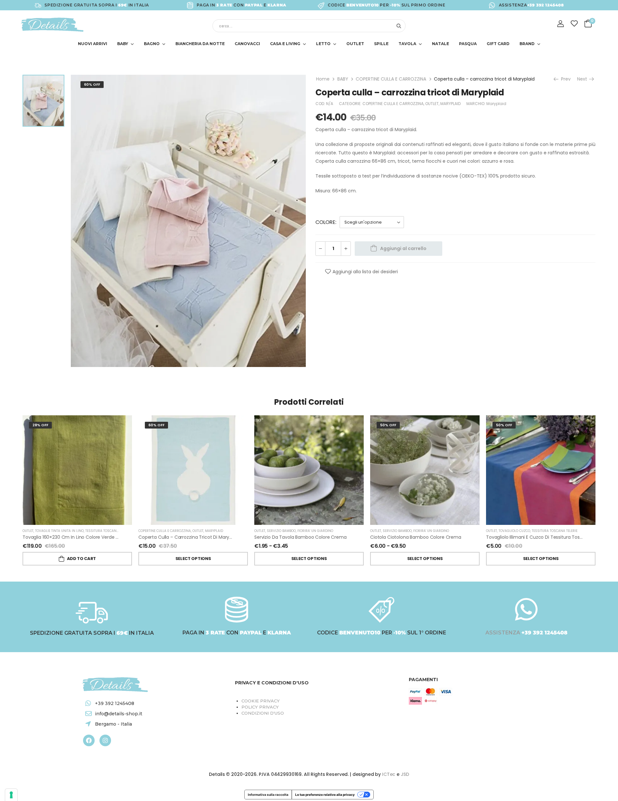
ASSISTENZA (503, 633)
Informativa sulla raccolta (268, 794)
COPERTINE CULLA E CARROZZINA (391, 79)
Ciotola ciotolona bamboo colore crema (415, 537)
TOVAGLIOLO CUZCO (514, 530)
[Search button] (399, 25)
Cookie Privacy (260, 700)
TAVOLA (407, 43)
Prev (564, 79)
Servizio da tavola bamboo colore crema (300, 537)
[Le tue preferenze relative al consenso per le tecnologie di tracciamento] (11, 795)
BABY (122, 43)
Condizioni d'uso (262, 713)
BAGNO (152, 43)
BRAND (527, 43)
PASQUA (468, 43)
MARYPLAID (450, 103)
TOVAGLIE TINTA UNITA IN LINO (59, 530)
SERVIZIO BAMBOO (281, 530)
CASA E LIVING (285, 43)
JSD (405, 774)
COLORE (325, 222)
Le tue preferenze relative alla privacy (325, 794)
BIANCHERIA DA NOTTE (200, 43)
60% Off (92, 84)
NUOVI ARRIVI (92, 43)
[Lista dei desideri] (574, 23)
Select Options (193, 558)
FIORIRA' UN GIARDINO (315, 530)
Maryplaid (496, 103)
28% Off (40, 425)
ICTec (388, 774)
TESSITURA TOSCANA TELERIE (108, 530)
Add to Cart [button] (81, 558)
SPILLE (381, 43)
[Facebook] (89, 740)
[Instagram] (105, 740)
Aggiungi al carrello (403, 248)
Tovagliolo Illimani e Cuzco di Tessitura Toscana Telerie (546, 537)
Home (323, 79)
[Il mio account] (560, 23)
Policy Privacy (260, 706)
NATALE (440, 43)
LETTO (323, 43)
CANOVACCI (247, 43)
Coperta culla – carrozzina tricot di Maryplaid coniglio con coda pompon (220, 537)
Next (583, 79)
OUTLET (355, 43)
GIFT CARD (498, 43)
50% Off (388, 425)
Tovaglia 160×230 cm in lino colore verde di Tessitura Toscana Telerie (100, 537)
